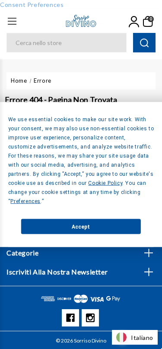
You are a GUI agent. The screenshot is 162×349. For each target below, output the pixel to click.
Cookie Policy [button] (105, 183)
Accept (81, 226)
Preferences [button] (25, 201)
